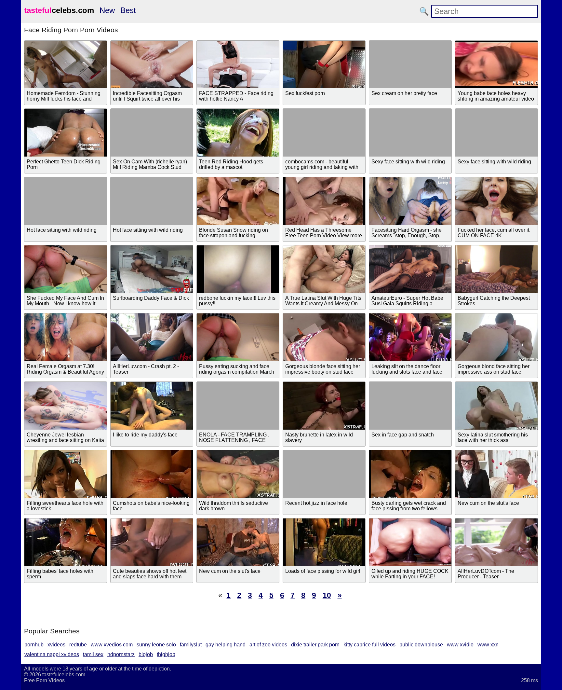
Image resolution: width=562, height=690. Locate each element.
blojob (146, 654)
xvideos (56, 644)
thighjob (166, 654)
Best (128, 10)
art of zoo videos (268, 644)
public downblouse (421, 644)
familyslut (191, 644)
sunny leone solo (156, 644)
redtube (78, 644)
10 (327, 595)
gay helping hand (226, 644)
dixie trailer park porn (315, 644)
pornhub (34, 644)
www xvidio (460, 644)
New (107, 10)
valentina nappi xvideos (51, 654)
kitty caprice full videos (369, 644)
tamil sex (93, 654)
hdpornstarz (121, 654)
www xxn (488, 644)
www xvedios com (112, 644)
